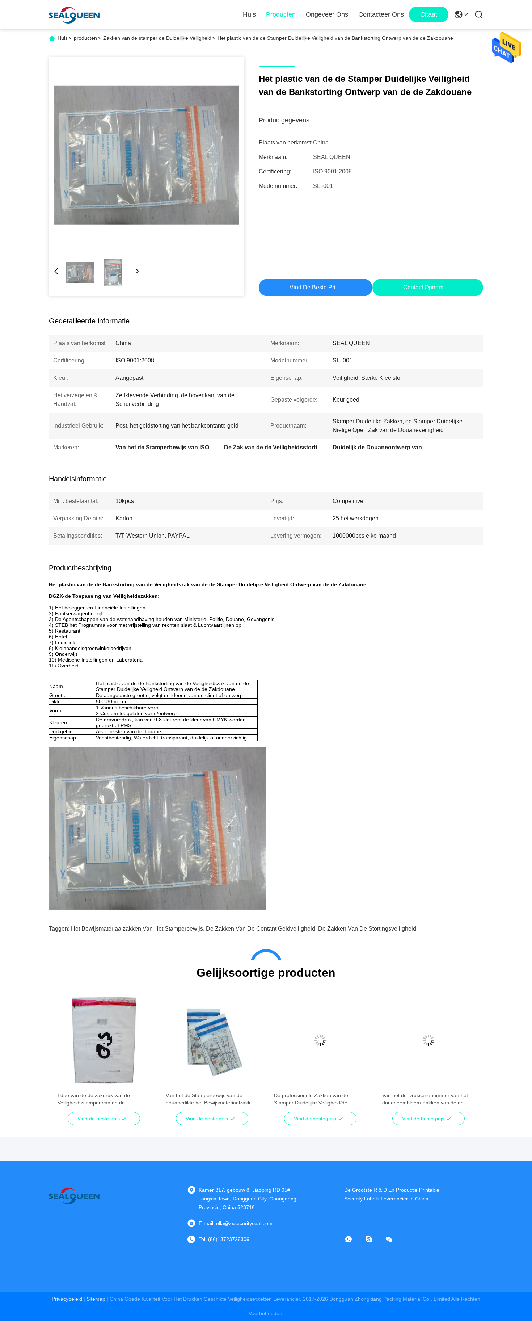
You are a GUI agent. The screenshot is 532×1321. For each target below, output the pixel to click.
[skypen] (373, 1239)
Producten (281, 14)
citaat (428, 14)
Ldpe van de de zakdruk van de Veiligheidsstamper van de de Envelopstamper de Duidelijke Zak (97, 1099)
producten (85, 38)
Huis (249, 14)
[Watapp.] (353, 1239)
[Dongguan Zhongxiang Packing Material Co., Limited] (74, 14)
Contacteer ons (381, 14)
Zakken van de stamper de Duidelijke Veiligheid (157, 38)
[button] (67, 1053)
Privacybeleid (67, 1299)
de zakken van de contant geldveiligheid (260, 929)
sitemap (95, 1299)
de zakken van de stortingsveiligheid (367, 929)
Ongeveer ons (327, 14)
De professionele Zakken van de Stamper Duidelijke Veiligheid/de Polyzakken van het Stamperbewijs (314, 1099)
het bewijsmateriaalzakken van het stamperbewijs (137, 929)
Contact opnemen (426, 287)
